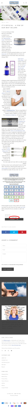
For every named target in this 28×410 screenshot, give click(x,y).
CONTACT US (4, 360)
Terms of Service (5, 381)
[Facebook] (2, 350)
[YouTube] (11, 350)
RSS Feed (4, 364)
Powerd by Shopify (14, 395)
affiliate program (6, 340)
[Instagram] (8, 350)
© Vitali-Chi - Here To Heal (14, 393)
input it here (22, 207)
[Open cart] (26, 2)
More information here (16, 345)
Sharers (3, 385)
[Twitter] (5, 350)
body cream (4, 54)
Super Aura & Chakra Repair (21, 68)
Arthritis (3, 383)
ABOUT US (4, 358)
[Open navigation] (2, 2)
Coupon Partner (5, 387)
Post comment (8, 269)
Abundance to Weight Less (11, 115)
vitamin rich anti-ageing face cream (18, 130)
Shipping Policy (5, 374)
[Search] (23, 2)
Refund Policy (4, 376)
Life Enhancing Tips (6, 362)
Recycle (3, 367)
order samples (4, 168)
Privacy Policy (4, 378)
